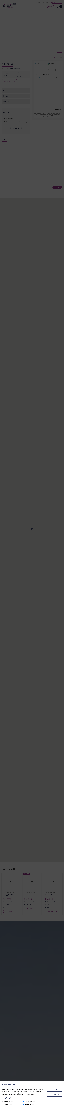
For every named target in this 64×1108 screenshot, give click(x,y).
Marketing (28, 1104)
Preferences (28, 1101)
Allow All (54, 1089)
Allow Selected (55, 1094)
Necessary (7, 1101)
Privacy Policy (6, 1098)
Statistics (6, 1104)
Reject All (54, 1099)
